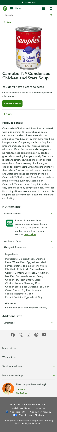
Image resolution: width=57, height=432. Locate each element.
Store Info (21, 389)
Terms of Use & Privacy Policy (27, 404)
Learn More (30, 234)
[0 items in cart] (50, 8)
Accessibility (17, 412)
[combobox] (27, 15)
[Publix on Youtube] (44, 336)
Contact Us (21, 393)
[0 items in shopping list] (43, 8)
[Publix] (5, 9)
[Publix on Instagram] (28, 336)
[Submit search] (51, 15)
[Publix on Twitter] (20, 336)
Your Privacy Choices (31, 415)
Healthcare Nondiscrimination (28, 408)
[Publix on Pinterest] (36, 336)
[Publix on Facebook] (12, 336)
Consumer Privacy (40, 412)
